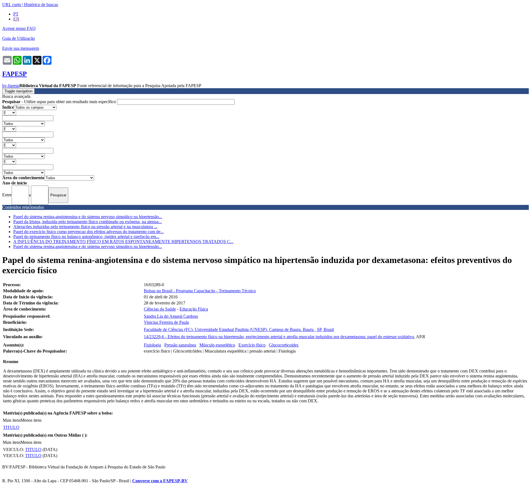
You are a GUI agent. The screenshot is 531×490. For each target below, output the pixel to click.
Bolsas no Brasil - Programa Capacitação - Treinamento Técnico (200, 290)
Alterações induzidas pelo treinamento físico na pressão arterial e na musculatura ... (85, 226)
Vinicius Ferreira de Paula (166, 322)
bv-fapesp (10, 85)
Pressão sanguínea (180, 345)
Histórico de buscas (41, 4)
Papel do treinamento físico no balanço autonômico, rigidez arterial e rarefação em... (86, 236)
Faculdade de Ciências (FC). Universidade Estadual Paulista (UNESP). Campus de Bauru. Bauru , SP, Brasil (239, 329)
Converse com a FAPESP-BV (160, 480)
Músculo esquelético (217, 345)
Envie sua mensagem (20, 48)
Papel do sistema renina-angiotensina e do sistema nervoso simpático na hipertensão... (87, 216)
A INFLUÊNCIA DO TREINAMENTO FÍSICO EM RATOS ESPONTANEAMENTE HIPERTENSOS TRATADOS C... (123, 241)
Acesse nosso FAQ (19, 28)
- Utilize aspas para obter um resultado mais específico (59, 101)
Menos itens (30, 420)
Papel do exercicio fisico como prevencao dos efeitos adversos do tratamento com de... (88, 231)
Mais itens (11, 420)
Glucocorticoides (283, 345)
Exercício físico (252, 345)
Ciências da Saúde (160, 309)
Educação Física (193, 309)
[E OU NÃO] (9, 112)
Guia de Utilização (18, 38)
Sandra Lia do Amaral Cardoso (171, 316)
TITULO (11, 427)
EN (16, 19)
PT (16, 14)
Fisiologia (152, 345)
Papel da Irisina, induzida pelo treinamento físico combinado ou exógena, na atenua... (87, 221)
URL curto (11, 4)
